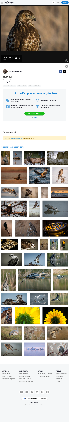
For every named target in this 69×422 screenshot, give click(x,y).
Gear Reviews (7, 376)
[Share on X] (64, 71)
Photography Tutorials (45, 374)
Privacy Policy (28, 405)
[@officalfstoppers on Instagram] (21, 392)
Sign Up (65, 2)
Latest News (6, 374)
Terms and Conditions (38, 405)
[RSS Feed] (47, 392)
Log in (35, 117)
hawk (24, 86)
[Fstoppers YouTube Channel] (26, 392)
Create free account (34, 113)
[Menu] (2, 2)
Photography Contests (26, 381)
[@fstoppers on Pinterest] (42, 392)
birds (19, 86)
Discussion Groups (25, 379)
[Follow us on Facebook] (32, 392)
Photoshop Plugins (44, 376)
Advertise (59, 379)
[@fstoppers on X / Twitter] (37, 392)
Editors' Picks (23, 374)
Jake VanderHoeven (15, 71)
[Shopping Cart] (54, 2)
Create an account (16, 138)
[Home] (10, 2)
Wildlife (6, 86)
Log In (58, 2)
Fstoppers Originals (8, 379)
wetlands (37, 86)
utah (30, 86)
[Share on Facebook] (60, 71)
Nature (13, 86)
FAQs (58, 381)
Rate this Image (8, 58)
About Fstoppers (61, 374)
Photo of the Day (24, 376)
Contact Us (59, 376)
